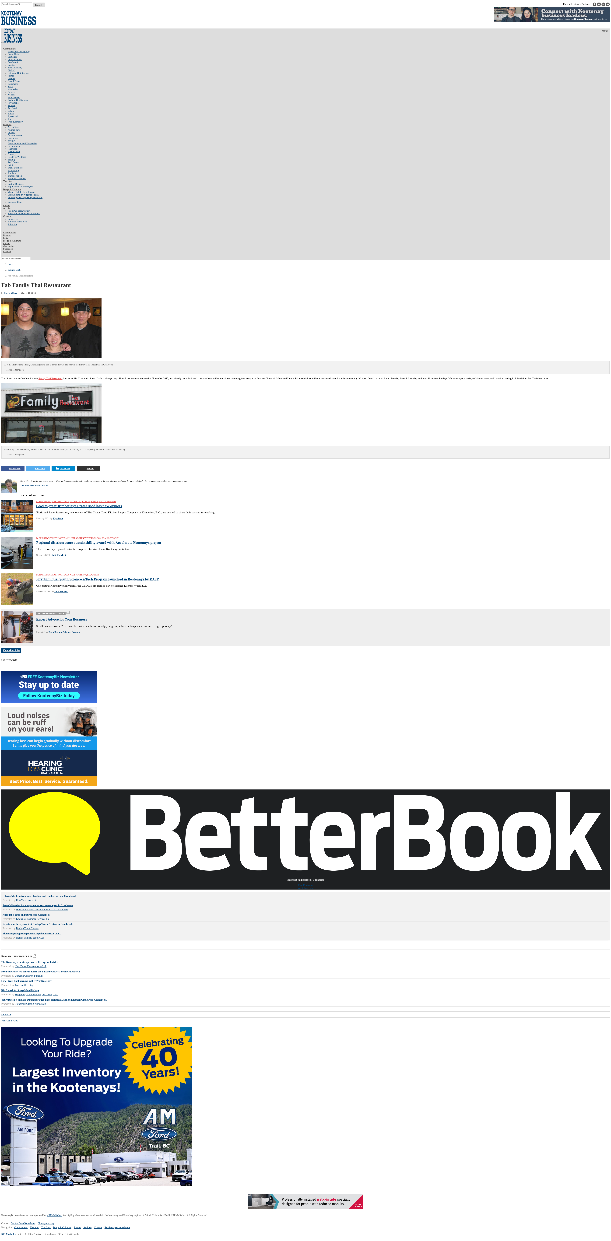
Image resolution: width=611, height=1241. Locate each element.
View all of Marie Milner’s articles (34, 485)
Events (77, 1227)
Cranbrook (13, 62)
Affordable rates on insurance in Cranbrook (26, 914)
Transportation (15, 176)
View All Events (9, 1020)
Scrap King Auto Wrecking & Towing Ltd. (36, 994)
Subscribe (12, 224)
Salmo (11, 111)
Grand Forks (14, 81)
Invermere (13, 84)
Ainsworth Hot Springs (19, 51)
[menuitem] (309, 51)
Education (13, 138)
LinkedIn (65, 468)
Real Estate (13, 162)
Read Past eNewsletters (19, 211)
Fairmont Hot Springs (18, 73)
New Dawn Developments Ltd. (30, 966)
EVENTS (6, 1014)
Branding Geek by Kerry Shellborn (25, 197)
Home (10, 264)
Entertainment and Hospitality (22, 143)
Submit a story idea (17, 221)
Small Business (15, 167)
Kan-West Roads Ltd (26, 900)
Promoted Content (17, 178)
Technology (13, 170)
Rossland (12, 108)
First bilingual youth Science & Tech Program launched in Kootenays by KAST (97, 579)
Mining (11, 159)
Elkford (11, 70)
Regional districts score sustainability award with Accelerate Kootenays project (98, 542)
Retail (10, 165)
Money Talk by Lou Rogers (21, 192)
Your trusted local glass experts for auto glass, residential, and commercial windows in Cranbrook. (54, 999)
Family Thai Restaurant (50, 378)
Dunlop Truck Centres (27, 928)
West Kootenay (15, 121)
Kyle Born (58, 518)
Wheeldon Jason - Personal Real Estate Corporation (42, 909)
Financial (12, 148)
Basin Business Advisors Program (64, 632)
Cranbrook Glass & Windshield (30, 1004)
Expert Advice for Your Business (61, 619)
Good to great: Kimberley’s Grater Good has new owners (79, 506)
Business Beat (14, 202)
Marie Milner (10, 293)
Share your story (46, 1223)
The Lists (7, 181)
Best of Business (16, 184)
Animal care (14, 130)
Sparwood (13, 116)
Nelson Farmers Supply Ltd (30, 937)
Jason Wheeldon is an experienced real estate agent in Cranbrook (38, 905)
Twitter (40, 468)
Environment (14, 146)
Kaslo (10, 86)
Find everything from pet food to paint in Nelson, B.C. (32, 933)
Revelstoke (13, 103)
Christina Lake (15, 59)
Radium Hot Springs (18, 100)
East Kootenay (15, 67)
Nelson (11, 94)
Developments (15, 135)
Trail (10, 119)
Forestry (12, 154)
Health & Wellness (17, 157)
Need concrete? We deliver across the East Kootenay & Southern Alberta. (40, 971)
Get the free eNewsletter (23, 1223)
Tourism (12, 173)
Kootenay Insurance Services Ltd (32, 919)
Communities (9, 48)
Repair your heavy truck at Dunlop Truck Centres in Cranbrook (38, 924)
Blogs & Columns (12, 189)
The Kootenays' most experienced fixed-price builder (29, 962)
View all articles (11, 650)
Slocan (11, 113)
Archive (7, 208)
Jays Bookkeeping (24, 985)
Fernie (11, 75)
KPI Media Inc (54, 1215)
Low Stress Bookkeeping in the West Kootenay (26, 981)
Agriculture (13, 127)
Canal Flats (13, 54)
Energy (11, 140)
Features (7, 124)
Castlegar (12, 57)
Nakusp (11, 92)
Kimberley (13, 89)
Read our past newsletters (117, 1227)
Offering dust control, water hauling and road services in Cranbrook (39, 896)
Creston (11, 65)
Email (90, 468)
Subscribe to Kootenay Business (24, 213)
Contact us (13, 219)
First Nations (14, 151)
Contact (7, 216)
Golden (11, 78)
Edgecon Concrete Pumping (29, 975)
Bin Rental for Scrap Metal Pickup (20, 990)
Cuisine (11, 132)
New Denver (14, 97)
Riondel (11, 105)
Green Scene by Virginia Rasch (23, 194)
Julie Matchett (59, 555)
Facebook (15, 468)
